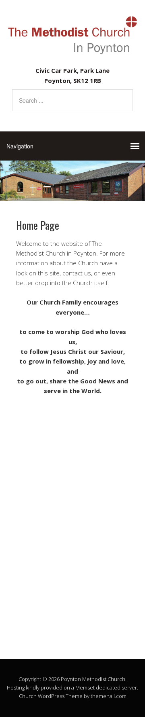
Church (28, 696)
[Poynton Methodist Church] (72, 50)
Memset (85, 687)
